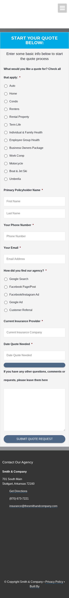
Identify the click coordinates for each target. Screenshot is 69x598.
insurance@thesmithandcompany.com (33, 506)
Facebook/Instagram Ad (24, 294)
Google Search (18, 278)
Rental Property (19, 116)
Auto (12, 85)
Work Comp (16, 155)
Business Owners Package (26, 147)
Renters (14, 109)
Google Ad (16, 302)
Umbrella (15, 178)
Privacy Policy (54, 581)
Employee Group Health (24, 140)
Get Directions (18, 491)
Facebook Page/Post (22, 286)
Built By (34, 586)
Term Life (15, 124)
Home (13, 93)
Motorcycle (16, 163)
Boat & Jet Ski (18, 171)
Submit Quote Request (34, 438)
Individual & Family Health (25, 132)
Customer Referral (20, 310)
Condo (13, 101)
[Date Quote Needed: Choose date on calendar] (34, 365)
